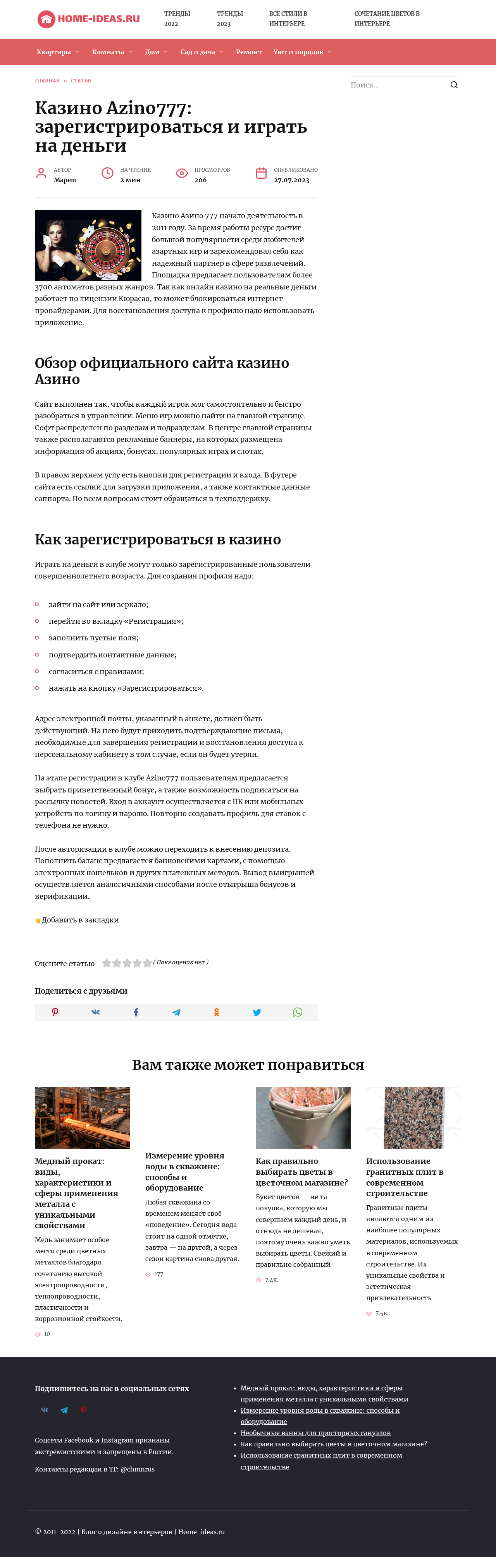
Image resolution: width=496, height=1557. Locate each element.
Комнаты (108, 52)
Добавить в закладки (80, 919)
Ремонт (249, 52)
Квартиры (54, 52)
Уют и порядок (299, 52)
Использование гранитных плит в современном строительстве (405, 1177)
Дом (152, 52)
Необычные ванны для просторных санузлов (316, 1433)
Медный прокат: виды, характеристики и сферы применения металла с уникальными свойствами (76, 1193)
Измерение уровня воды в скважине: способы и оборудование (184, 1172)
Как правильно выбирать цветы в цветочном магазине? (302, 1172)
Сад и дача (198, 52)
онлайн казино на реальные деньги (251, 286)
